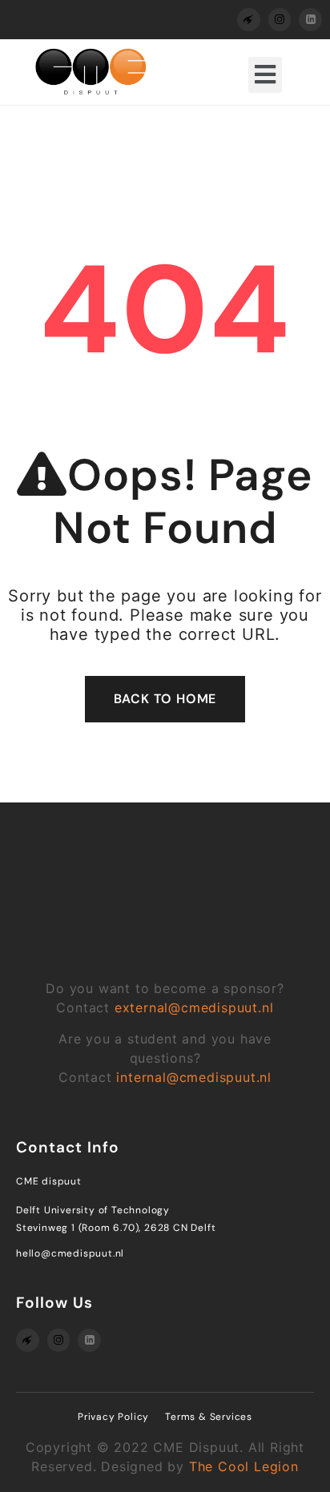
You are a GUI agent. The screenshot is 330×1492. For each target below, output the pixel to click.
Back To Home (165, 698)
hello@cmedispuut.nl (70, 1253)
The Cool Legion (244, 1466)
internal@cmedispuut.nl (194, 1077)
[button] (265, 75)
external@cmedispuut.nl (194, 1007)
